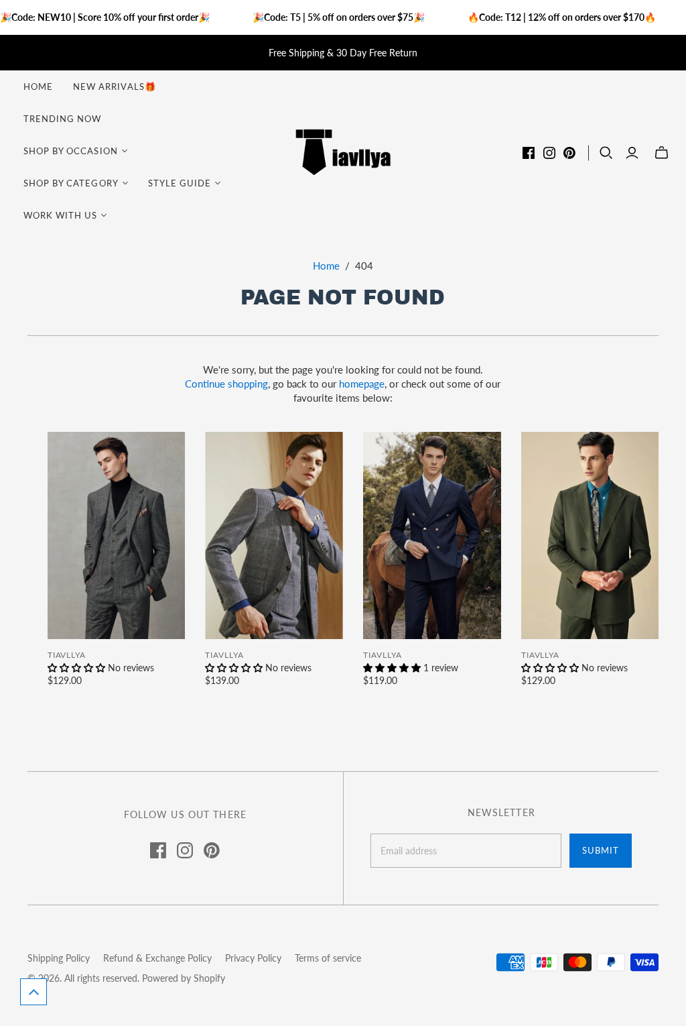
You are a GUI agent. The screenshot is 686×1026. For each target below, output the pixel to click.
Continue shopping (226, 384)
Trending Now (62, 118)
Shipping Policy (58, 958)
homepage (362, 384)
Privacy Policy (253, 958)
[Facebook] (528, 153)
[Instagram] (549, 153)
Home (38, 86)
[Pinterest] (569, 153)
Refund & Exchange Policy (157, 958)
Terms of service (328, 958)
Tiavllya (67, 655)
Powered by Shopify (183, 978)
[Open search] (606, 153)
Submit (600, 850)
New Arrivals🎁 (114, 86)
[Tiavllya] (343, 151)
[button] (33, 992)
